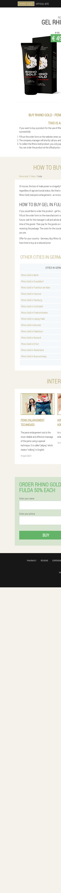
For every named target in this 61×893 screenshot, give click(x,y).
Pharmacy (31, 560)
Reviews (44, 560)
